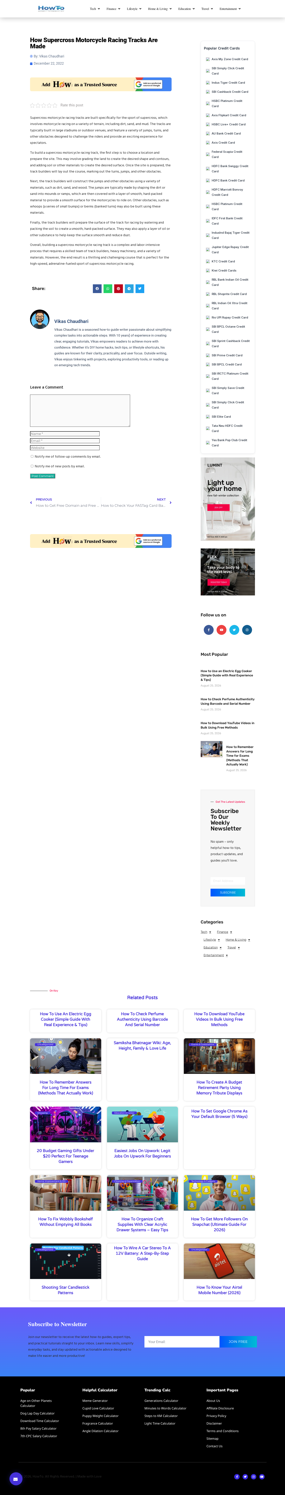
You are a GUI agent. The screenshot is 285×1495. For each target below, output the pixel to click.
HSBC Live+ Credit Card (229, 124)
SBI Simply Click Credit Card (228, 70)
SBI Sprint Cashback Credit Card (231, 343)
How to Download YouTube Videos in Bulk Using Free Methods (219, 1019)
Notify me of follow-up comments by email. (68, 457)
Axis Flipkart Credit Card (229, 115)
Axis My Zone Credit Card (230, 59)
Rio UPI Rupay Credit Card (230, 317)
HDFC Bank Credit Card (228, 180)
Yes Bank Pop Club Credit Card (229, 442)
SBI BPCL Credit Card (227, 364)
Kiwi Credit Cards (224, 270)
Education (184, 9)
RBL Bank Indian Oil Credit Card (230, 282)
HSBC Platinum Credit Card (227, 103)
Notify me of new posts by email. (60, 466)
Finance (111, 9)
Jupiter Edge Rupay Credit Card (230, 249)
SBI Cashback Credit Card (230, 92)
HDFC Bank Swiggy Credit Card (230, 168)
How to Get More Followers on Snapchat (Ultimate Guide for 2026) (219, 1224)
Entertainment (228, 9)
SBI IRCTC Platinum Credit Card (230, 376)
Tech (93, 9)
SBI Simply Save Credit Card (228, 390)
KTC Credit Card (223, 261)
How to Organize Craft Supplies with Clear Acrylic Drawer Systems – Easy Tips (142, 1224)
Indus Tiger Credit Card (228, 82)
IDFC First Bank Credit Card (227, 220)
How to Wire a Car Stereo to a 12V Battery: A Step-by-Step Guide (142, 1253)
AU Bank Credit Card (226, 133)
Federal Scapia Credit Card (227, 154)
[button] (16, 1478)
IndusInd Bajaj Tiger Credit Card (231, 235)
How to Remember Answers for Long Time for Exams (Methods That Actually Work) (240, 755)
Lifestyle (132, 9)
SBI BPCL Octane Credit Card (228, 329)
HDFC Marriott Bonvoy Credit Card (227, 192)
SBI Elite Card (221, 416)
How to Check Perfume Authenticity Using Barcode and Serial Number (142, 1019)
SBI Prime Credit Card (227, 355)
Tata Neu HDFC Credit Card (227, 428)
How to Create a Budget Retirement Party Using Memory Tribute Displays (219, 1088)
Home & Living (158, 9)
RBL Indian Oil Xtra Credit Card (229, 305)
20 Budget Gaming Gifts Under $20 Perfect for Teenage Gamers (65, 1156)
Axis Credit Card (223, 142)
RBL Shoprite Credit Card (229, 294)
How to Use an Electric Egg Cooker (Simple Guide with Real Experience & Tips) (227, 675)
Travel (205, 9)
